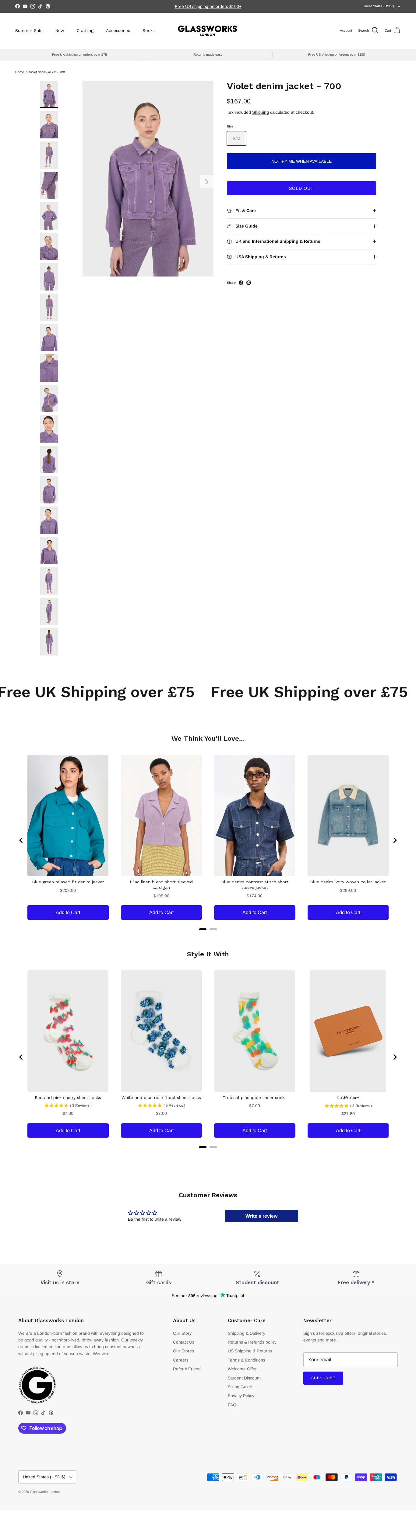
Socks (149, 30)
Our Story (182, 1333)
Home (19, 72)
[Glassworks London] (208, 30)
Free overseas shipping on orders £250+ (208, 6)
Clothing (85, 30)
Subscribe (323, 1378)
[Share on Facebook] (241, 282)
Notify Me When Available (301, 161)
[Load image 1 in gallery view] (148, 179)
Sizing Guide (240, 1386)
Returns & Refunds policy (252, 1342)
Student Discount (244, 1378)
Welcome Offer (242, 1368)
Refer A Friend (187, 1368)
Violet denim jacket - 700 (47, 72)
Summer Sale (29, 30)
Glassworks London (45, 1492)
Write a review (261, 1216)
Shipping (260, 112)
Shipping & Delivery (246, 1333)
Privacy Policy (241, 1395)
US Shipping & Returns (250, 1350)
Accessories (118, 30)
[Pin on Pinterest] (248, 282)
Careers (181, 1360)
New (59, 30)
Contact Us (183, 1342)
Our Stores (183, 1350)
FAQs (233, 1404)
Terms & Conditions (246, 1360)
